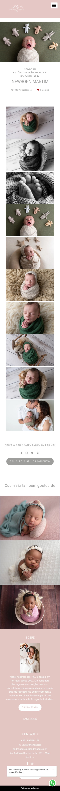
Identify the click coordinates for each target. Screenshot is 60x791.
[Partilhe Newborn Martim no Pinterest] (38, 453)
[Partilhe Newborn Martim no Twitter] (32, 453)
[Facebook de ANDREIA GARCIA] (27, 763)
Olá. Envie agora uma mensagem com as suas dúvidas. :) (28, 771)
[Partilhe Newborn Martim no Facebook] (21, 453)
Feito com (30, 788)
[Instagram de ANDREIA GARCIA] (32, 763)
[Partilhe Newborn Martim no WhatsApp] (27, 453)
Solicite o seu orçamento (30, 461)
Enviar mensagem (32, 745)
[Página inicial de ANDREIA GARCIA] (17, 8)
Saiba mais (30, 707)
